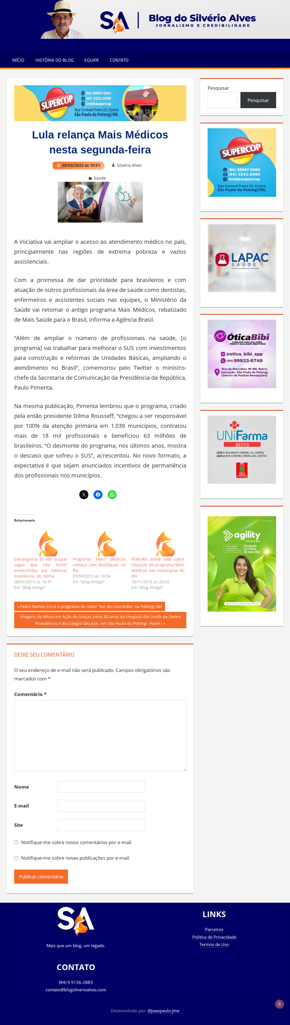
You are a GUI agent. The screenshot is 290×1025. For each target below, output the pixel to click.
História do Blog (54, 60)
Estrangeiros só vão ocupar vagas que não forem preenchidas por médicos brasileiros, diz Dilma (40, 567)
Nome (21, 786)
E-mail (21, 805)
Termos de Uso (214, 944)
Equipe (91, 60)
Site (18, 825)
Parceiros (214, 929)
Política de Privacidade (214, 937)
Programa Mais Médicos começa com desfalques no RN (99, 564)
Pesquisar (218, 88)
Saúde (100, 178)
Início (18, 60)
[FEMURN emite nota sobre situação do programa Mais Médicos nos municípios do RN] (157, 541)
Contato (119, 60)
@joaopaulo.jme (163, 1010)
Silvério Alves (129, 165)
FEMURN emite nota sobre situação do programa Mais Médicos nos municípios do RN (157, 567)
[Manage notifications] (279, 1004)
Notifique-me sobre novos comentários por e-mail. (76, 842)
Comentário (30, 694)
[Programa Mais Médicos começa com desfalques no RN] (99, 541)
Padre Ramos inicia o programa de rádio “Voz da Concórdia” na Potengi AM (91, 607)
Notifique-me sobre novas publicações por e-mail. (75, 858)
